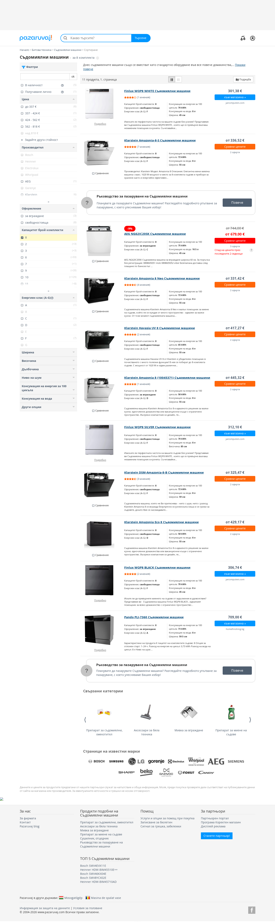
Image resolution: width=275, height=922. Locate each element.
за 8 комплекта (83, 57)
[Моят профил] (252, 38)
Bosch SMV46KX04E (93, 874)
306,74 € (235, 567)
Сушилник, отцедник (94, 838)
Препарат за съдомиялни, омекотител (104, 732)
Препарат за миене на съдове (231, 732)
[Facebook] (251, 909)
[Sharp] (126, 773)
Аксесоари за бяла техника (146, 732)
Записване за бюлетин (156, 822)
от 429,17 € (235, 522)
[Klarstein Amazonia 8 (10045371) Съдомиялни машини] (102, 390)
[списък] (171, 79)
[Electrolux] (176, 761)
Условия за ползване (87, 908)
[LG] (136, 761)
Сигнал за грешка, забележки (161, 826)
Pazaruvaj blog (29, 826)
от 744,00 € (235, 228)
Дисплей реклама (213, 826)
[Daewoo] (166, 773)
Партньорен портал (215, 818)
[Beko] (146, 773)
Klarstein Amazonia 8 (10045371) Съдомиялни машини (167, 378)
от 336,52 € (235, 140)
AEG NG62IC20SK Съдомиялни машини (155, 234)
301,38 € (235, 91)
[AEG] (216, 761)
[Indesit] (186, 773)
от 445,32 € (235, 377)
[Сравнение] (243, 38)
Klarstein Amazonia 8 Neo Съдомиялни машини (162, 278)
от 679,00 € (235, 234)
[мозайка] (178, 79)
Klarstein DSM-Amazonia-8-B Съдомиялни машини (164, 472)
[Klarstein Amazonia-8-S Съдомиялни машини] (102, 153)
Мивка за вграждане (189, 730)
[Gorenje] (156, 761)
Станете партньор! (217, 836)
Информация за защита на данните (45, 908)
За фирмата (28, 818)
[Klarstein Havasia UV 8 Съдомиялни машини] (102, 341)
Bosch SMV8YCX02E (93, 878)
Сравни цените (235, 146)
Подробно (100, 123)
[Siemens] (236, 761)
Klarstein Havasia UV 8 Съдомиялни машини (159, 328)
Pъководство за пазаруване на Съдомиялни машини (142, 196)
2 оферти (235, 152)
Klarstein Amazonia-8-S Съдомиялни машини (160, 140)
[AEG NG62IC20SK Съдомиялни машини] (102, 241)
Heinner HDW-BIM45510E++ (99, 870)
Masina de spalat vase (106, 897)
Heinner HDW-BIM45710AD (98, 882)
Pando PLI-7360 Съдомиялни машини (154, 617)
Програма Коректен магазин (221, 822)
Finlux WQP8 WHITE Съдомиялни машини (157, 91)
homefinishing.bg (235, 628)
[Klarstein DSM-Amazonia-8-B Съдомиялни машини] (102, 485)
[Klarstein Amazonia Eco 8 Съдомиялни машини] (102, 535)
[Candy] (206, 773)
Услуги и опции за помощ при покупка (167, 818)
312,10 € (235, 427)
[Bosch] (96, 761)
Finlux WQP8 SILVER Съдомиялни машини (157, 427)
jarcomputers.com (235, 102)
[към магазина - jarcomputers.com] (102, 104)
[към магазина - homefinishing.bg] (102, 630)
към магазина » (235, 97)
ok (72, 76)
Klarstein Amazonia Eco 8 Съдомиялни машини (161, 522)
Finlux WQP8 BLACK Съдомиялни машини (157, 567)
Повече (237, 202)
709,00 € (235, 617)
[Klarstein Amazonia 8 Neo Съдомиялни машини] (102, 291)
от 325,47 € (235, 472)
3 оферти (235, 246)
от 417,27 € (235, 328)
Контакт (25, 822)
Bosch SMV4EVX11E (93, 866)
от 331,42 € (235, 278)
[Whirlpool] (196, 761)
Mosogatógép (73, 897)
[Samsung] (116, 761)
